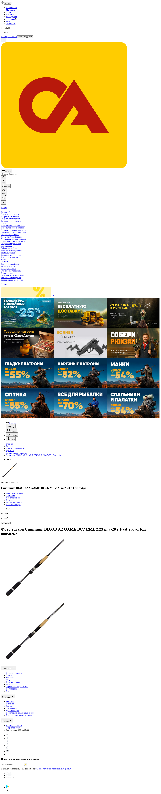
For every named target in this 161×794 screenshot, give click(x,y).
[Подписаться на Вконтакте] (7, 735)
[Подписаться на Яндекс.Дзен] (7, 742)
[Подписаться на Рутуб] (7, 754)
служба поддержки (25, 37)
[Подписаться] (25, 764)
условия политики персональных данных (53, 769)
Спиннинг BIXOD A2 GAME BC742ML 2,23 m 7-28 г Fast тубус (33, 455)
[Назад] (3, 40)
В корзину (6, 523)
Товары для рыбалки (15, 448)
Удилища (10, 451)
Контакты (5, 721)
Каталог (8, 171)
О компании (6, 697)
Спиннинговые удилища (16, 453)
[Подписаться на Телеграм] (7, 739)
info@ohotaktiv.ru (13, 728)
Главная (12, 423)
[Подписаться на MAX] (7, 748)
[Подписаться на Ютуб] (7, 751)
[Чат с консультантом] (3, 198)
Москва (7, 3)
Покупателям (7, 669)
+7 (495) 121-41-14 (9, 37)
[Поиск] (3, 177)
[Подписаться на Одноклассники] (7, 745)
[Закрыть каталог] (3, 202)
